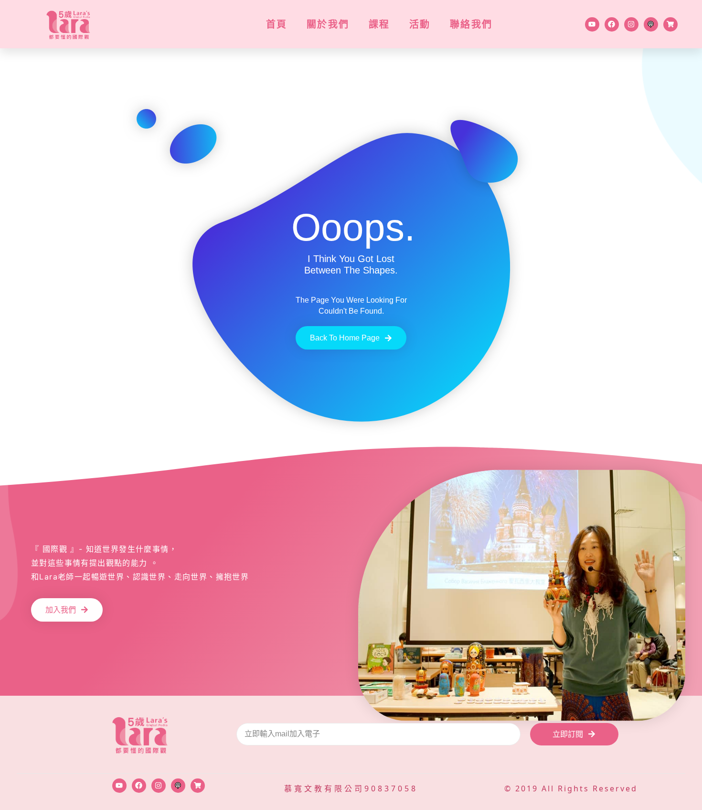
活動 (420, 24)
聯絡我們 (471, 24)
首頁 (276, 24)
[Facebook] (612, 24)
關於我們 (328, 24)
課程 (379, 24)
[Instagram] (631, 24)
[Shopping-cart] (670, 24)
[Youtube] (592, 24)
